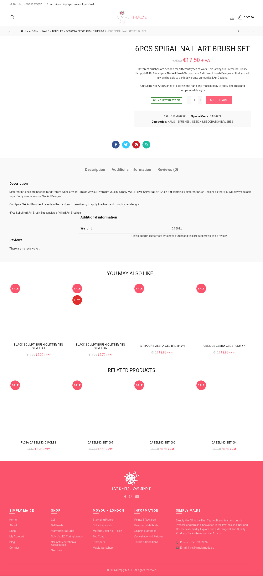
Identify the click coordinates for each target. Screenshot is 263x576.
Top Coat (98, 536)
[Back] (12, 31)
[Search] (12, 17)
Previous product (241, 31)
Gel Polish (57, 525)
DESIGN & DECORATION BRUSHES (85, 31)
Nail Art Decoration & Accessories (63, 543)
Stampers (99, 542)
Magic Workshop (103, 547)
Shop (36, 31)
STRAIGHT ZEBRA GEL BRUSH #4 (162, 345)
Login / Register (232, 17)
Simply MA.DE (124, 570)
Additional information (131, 169)
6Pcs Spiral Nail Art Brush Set (154, 191)
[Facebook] (116, 144)
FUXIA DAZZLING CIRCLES (38, 442)
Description (95, 169)
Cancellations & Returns (148, 536)
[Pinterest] (136, 144)
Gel (53, 519)
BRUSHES (57, 31)
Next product (250, 31)
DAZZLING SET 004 (224, 442)
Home (27, 31)
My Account (16, 536)
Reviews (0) (167, 169)
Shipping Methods (145, 530)
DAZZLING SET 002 (162, 442)
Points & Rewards (145, 519)
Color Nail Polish (102, 525)
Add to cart (219, 100)
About (13, 525)
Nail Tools (57, 550)
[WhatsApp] (146, 144)
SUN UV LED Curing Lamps (67, 536)
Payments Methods (146, 525)
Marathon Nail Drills (62, 530)
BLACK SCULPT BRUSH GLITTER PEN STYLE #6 (100, 346)
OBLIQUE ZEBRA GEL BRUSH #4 (224, 345)
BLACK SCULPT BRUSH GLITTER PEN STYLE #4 (38, 346)
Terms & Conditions (146, 542)
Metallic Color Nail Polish (107, 530)
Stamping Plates (103, 519)
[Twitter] (126, 144)
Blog (12, 542)
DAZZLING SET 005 (100, 442)
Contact (14, 547)
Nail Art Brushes (31, 204)
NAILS (45, 31)
